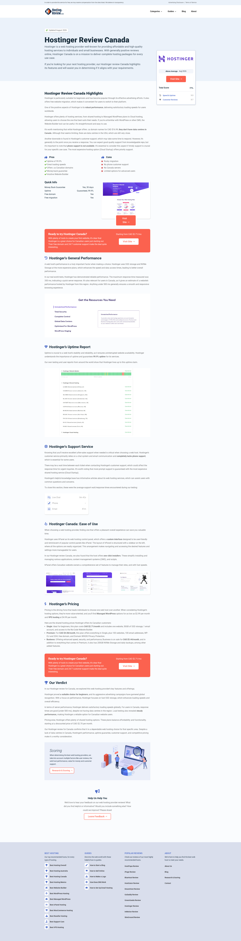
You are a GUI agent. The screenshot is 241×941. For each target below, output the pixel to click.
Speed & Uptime (169, 95)
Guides (171, 12)
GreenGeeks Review (133, 900)
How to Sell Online (97, 871)
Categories (155, 12)
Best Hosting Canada (58, 877)
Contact (168, 883)
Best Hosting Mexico (58, 882)
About (193, 12)
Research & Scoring (61, 770)
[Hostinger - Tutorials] (60, 592)
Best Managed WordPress (60, 899)
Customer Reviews (170, 100)
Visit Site (124, 220)
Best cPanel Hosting (58, 905)
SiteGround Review (132, 917)
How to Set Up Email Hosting (101, 888)
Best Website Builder (58, 888)
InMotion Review (131, 912)
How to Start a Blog (97, 865)
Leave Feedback (96, 816)
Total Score (164, 88)
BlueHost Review (131, 878)
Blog (184, 12)
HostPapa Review (132, 866)
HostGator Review (132, 883)
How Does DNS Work (98, 882)
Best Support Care (57, 922)
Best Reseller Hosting (58, 916)
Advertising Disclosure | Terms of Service (182, 2)
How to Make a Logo (98, 877)
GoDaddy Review (131, 895)
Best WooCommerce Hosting (61, 910)
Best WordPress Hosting (59, 893)
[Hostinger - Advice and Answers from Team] (97, 592)
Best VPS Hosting (57, 927)
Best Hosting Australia (59, 871)
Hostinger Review (132, 906)
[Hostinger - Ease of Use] (134, 592)
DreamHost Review (132, 889)
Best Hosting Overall (58, 865)
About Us (168, 866)
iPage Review (130, 872)
